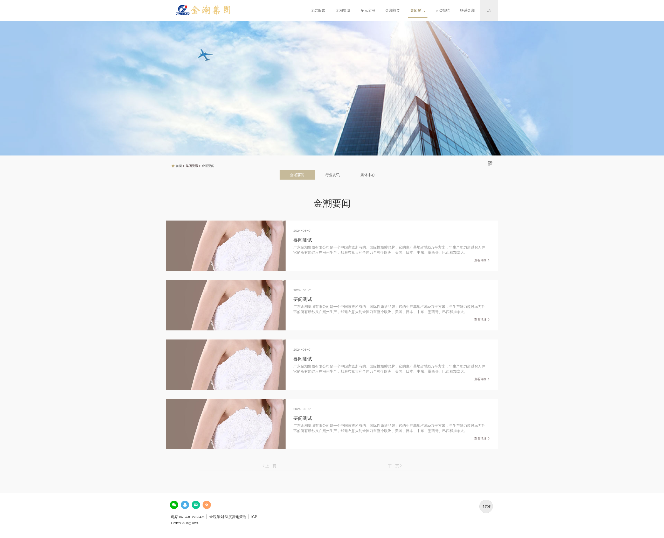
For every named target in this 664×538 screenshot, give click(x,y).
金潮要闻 (208, 166)
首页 (179, 166)
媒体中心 (368, 175)
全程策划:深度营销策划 (227, 517)
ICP (254, 517)
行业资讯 (332, 175)
